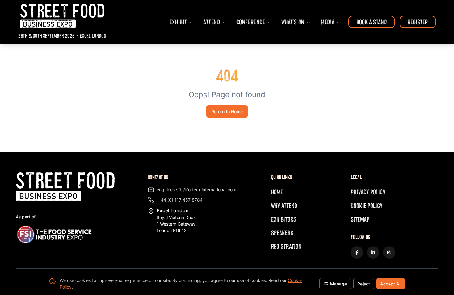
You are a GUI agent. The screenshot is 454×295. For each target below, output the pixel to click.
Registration (286, 246)
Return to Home (227, 111)
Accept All (390, 283)
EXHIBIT (178, 22)
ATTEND (211, 22)
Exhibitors (283, 219)
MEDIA (328, 22)
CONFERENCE (250, 22)
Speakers (282, 232)
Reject (363, 283)
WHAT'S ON (293, 22)
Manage (338, 283)
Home (277, 192)
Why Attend (284, 205)
